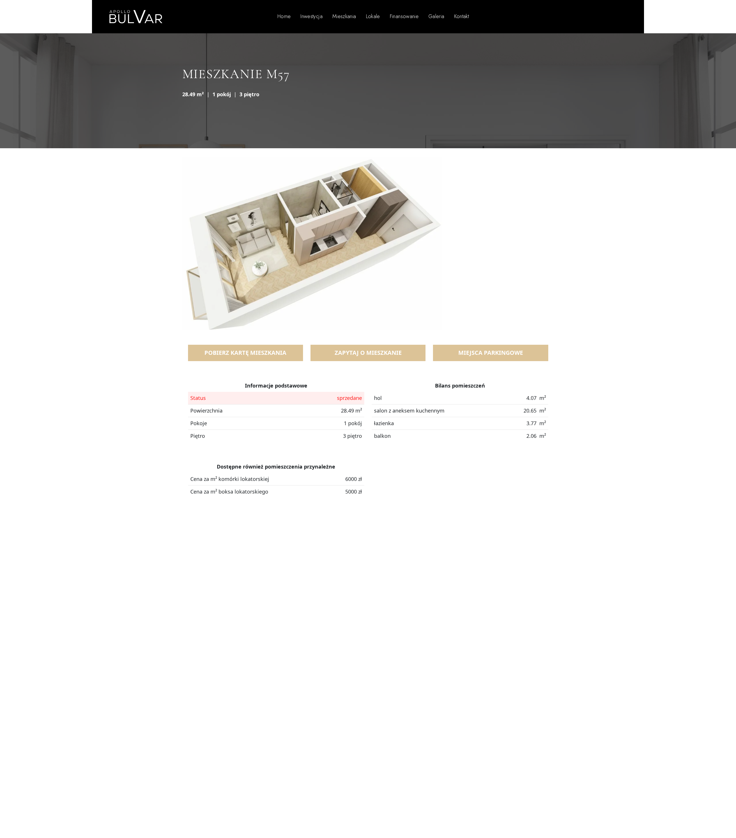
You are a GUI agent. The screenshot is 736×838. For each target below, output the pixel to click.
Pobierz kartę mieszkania (245, 353)
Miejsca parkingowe (490, 353)
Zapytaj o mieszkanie (368, 353)
